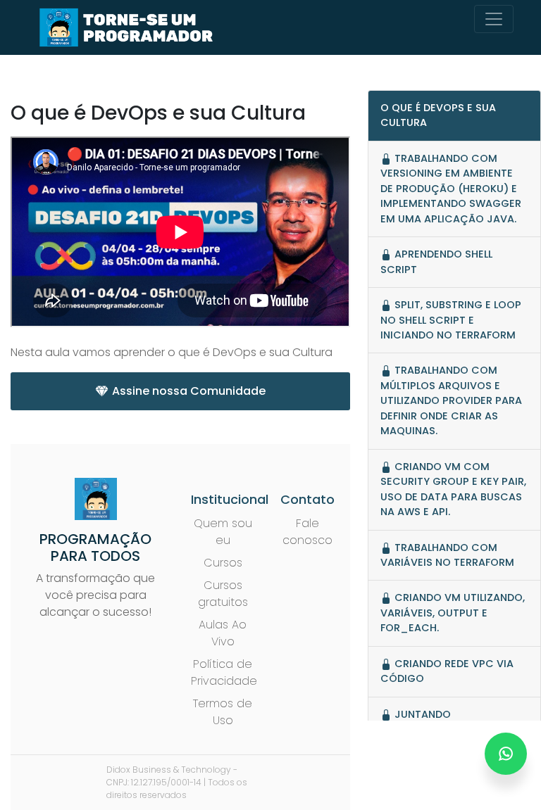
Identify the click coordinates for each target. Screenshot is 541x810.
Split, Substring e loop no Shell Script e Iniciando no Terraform (450, 320)
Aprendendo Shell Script (436, 261)
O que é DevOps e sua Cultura (438, 115)
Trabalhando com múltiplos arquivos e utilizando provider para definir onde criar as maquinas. (451, 400)
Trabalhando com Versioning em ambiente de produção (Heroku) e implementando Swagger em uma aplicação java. (450, 188)
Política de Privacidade (224, 672)
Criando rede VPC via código (447, 671)
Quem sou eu (223, 531)
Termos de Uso (222, 711)
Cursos (223, 563)
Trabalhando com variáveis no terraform (447, 554)
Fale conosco (307, 531)
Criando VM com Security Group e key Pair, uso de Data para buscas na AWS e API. (453, 489)
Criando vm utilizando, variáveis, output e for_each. (452, 612)
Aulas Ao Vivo (223, 633)
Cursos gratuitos (223, 593)
